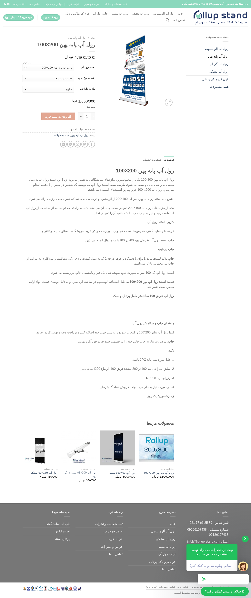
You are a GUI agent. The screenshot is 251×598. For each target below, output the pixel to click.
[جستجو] (167, 20)
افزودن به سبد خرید (58, 116)
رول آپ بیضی (120, 13)
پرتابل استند (62, 539)
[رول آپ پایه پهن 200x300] (156, 447)
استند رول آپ (88, 67)
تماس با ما (34, 4)
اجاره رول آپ (101, 13)
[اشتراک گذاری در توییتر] (84, 144)
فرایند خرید (73, 4)
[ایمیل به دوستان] (77, 144)
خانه (180, 13)
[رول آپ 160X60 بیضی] (117, 447)
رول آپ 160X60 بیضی (122, 472)
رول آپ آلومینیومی (164, 13)
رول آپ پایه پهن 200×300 (159, 472)
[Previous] (174, 459)
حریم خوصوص (91, 4)
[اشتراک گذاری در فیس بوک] (91, 144)
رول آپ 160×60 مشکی (43, 472)
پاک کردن (27, 62)
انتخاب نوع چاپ (86, 78)
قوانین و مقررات (54, 4)
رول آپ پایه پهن (218, 56)
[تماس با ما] (5, 4)
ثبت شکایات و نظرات (115, 4)
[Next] (23, 459)
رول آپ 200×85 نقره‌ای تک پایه (80, 474)
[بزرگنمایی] (169, 102)
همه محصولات (219, 86)
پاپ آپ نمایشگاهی (58, 524)
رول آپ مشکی (140, 13)
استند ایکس (62, 531)
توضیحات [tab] (169, 159)
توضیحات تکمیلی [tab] (152, 159)
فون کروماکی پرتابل (77, 13)
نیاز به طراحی (87, 88)
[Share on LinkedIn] (63, 144)
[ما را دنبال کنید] (8, 4)
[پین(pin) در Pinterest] (70, 144)
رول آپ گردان (219, 64)
